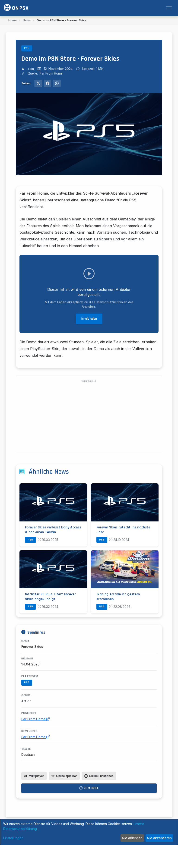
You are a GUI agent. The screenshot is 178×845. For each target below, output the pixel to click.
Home (12, 20)
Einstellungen (13, 838)
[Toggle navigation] (169, 8)
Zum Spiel (91, 788)
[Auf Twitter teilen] (38, 83)
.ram (31, 69)
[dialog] (89, 832)
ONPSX (20, 8)
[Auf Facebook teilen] (47, 83)
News (27, 20)
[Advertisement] (89, 416)
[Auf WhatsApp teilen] (56, 83)
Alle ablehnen (132, 838)
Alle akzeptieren (159, 838)
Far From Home (33, 719)
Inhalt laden (89, 319)
